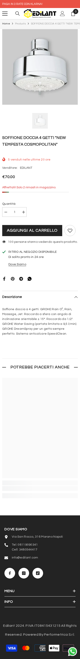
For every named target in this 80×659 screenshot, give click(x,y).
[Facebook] (4, 278)
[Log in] (62, 13)
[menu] (5, 13)
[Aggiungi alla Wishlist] (70, 230)
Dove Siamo (17, 264)
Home (6, 23)
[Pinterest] (13, 278)
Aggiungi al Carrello (32, 230)
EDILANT (26, 167)
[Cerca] (17, 13)
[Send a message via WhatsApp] (72, 651)
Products (20, 23)
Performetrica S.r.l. (59, 634)
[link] (40, 488)
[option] (40, 67)
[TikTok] (37, 573)
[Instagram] (23, 573)
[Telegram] (21, 278)
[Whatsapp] (30, 278)
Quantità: (9, 203)
